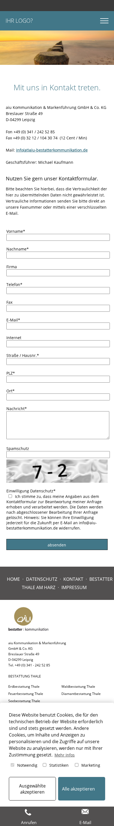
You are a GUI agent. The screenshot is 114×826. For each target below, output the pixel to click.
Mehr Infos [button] (65, 755)
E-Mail (13, 320)
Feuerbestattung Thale (25, 693)
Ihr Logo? (19, 20)
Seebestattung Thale (24, 701)
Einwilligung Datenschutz (31, 490)
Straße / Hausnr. (22, 355)
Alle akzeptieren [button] (78, 789)
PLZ (10, 373)
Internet (13, 337)
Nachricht (16, 408)
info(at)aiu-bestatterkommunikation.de (52, 150)
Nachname (17, 249)
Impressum (74, 587)
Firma (11, 266)
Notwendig (26, 765)
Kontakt (73, 579)
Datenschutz (41, 579)
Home (13, 579)
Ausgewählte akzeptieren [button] (32, 789)
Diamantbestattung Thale (81, 693)
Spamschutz (17, 448)
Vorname (15, 231)
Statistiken (58, 765)
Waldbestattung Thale (78, 686)
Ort (10, 390)
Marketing (90, 765)
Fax (9, 302)
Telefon (14, 284)
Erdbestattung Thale (24, 686)
